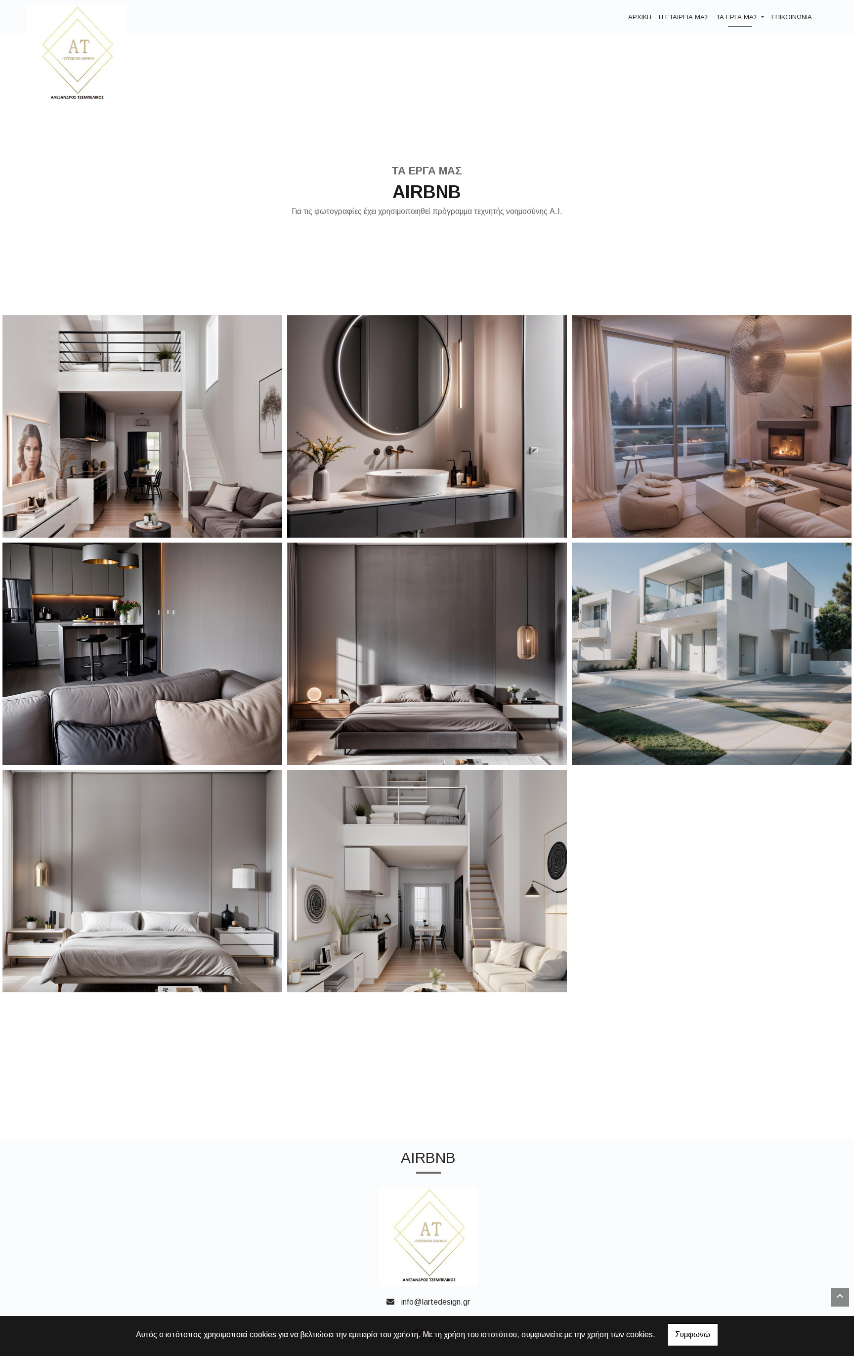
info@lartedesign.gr (435, 1302)
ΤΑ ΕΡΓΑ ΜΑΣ (738, 17)
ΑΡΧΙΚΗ (639, 17)
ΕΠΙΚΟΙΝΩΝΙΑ (791, 17)
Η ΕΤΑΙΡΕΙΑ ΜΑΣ (684, 17)
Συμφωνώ (692, 1334)
